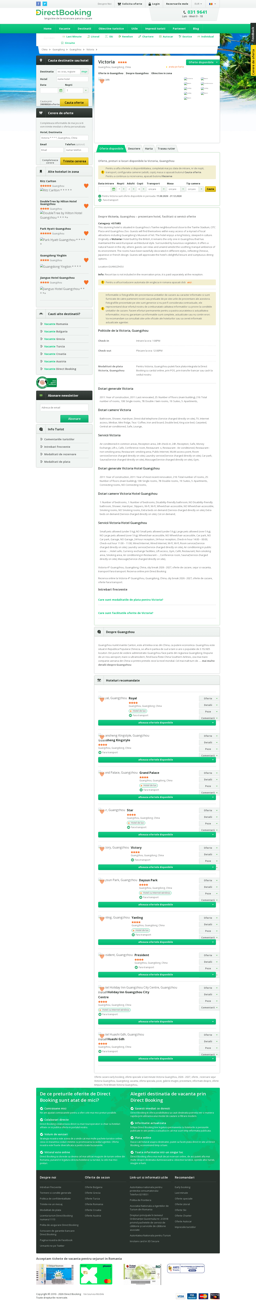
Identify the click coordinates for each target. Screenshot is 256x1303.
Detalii (208, 705)
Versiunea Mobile (93, 1294)
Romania (56, 324)
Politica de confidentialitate (55, 1198)
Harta (149, 148)
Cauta (210, 189)
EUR (197, 3)
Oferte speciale (183, 1198)
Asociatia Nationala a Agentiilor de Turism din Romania (149, 1207)
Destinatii (84, 28)
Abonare (74, 419)
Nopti (120, 183)
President (142, 955)
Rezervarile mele (177, 3)
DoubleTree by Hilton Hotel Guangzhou (58, 203)
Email (43, 144)
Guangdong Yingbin (53, 255)
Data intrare (106, 183)
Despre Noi (105, 3)
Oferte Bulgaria (93, 1187)
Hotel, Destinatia (51, 132)
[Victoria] (191, 78)
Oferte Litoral (182, 1204)
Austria (55, 361)
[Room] (208, 78)
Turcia (54, 346)
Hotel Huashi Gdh (111, 1039)
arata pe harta (176, 67)
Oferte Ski (180, 1210)
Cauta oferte (74, 103)
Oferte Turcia (92, 1198)
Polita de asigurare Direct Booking (59, 1225)
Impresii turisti (155, 28)
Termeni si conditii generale (55, 1192)
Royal (133, 698)
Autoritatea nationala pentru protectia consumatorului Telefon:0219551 (146, 1190)
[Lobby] (191, 88)
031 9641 (198, 12)
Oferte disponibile (201, 62)
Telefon (75, 144)
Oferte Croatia (93, 1210)
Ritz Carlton (48, 181)
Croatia (55, 354)
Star (130, 810)
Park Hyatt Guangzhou (55, 228)
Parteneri (179, 28)
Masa (170, 183)
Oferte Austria (93, 1215)
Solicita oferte (132, 3)
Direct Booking (63, 13)
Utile (134, 28)
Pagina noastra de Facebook (56, 1240)
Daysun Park (148, 880)
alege (84, 71)
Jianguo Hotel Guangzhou (57, 277)
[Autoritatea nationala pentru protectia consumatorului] (186, 1272)
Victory (136, 848)
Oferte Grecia (92, 1192)
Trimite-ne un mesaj (51, 1204)
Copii (140, 183)
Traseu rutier (166, 148)
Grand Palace (149, 773)
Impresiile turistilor (185, 1227)
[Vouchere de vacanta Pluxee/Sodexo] (96, 1283)
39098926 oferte (50, 104)
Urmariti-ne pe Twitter (52, 1245)
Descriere (134, 148)
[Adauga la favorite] (86, 185)
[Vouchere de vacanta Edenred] (142, 1284)
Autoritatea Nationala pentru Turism (150, 1235)
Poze (208, 711)
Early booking (182, 1187)
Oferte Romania (94, 1204)
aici (189, 282)
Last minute (181, 1192)
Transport (153, 183)
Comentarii (208, 718)
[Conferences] (208, 83)
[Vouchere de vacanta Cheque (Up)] (55, 1283)
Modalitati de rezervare (60, 454)
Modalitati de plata (57, 461)
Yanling (137, 918)
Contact (49, 37)
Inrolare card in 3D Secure (144, 1241)
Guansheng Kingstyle (114, 740)
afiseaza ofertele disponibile (155, 722)
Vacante (64, 28)
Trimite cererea (74, 161)
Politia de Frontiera (140, 1200)
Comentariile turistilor (59, 439)
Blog (196, 28)
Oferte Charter (183, 1215)
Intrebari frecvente (57, 446)
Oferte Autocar (183, 1221)
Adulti (131, 183)
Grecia (54, 339)
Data (43, 85)
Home (48, 28)
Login (156, 3)
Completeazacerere (50, 161)
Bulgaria (55, 331)
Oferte (208, 698)
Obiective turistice (111, 28)
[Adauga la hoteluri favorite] (102, 81)
